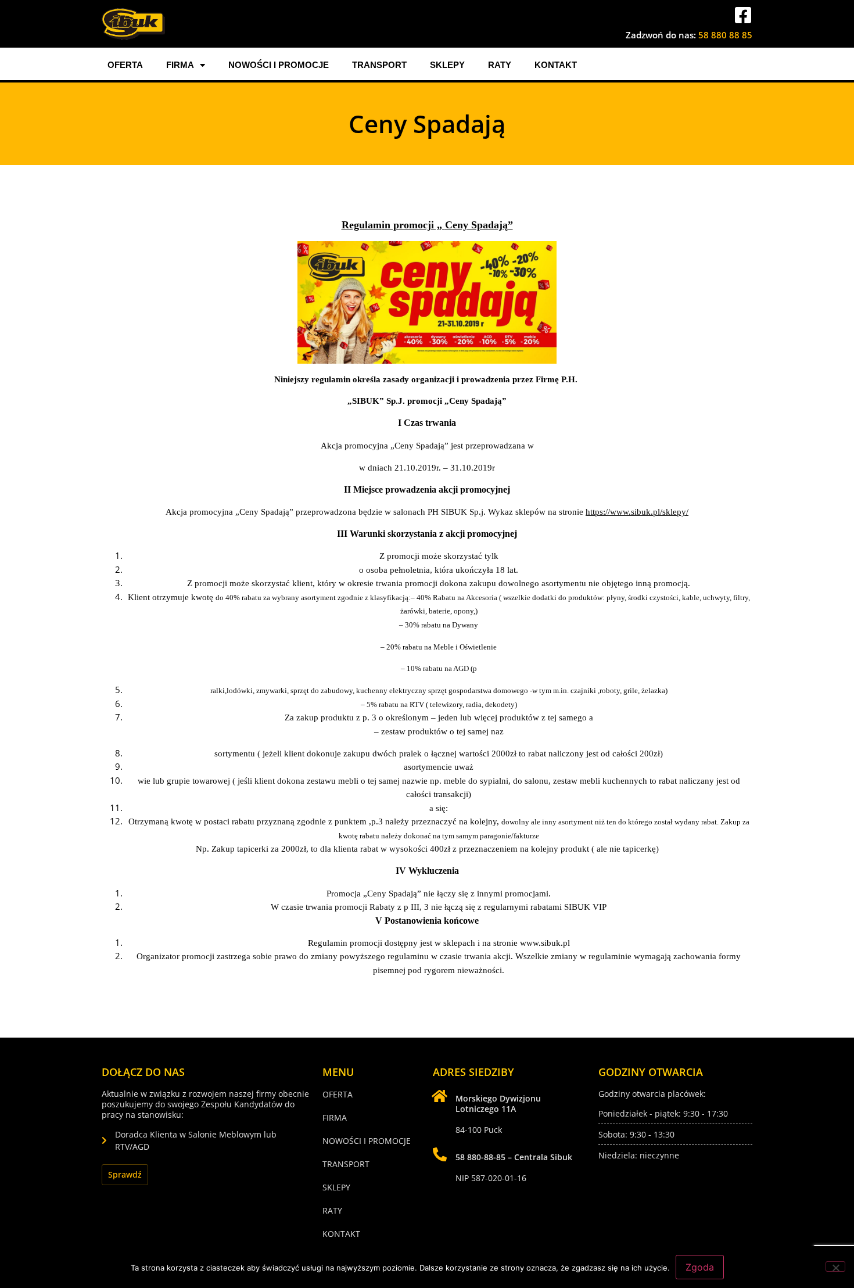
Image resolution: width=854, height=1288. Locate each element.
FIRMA (180, 65)
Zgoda (700, 1267)
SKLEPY (447, 65)
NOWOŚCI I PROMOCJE (278, 65)
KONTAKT (555, 65)
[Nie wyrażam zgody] (835, 1266)
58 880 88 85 (725, 35)
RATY (499, 65)
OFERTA (125, 65)
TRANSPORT (379, 65)
